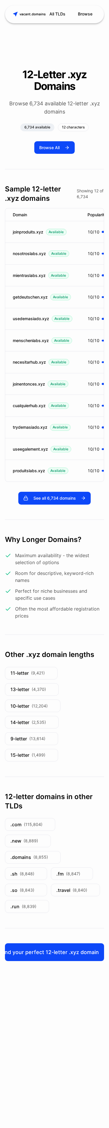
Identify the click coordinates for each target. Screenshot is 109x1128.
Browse (85, 13)
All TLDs (57, 13)
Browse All (49, 147)
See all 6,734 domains (54, 498)
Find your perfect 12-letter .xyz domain (52, 952)
